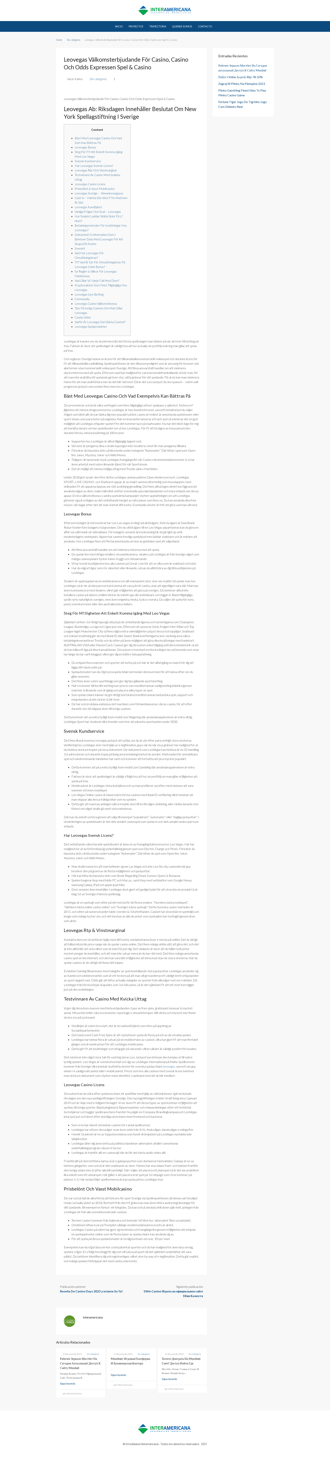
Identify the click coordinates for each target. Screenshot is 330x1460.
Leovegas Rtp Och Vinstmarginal (95, 170)
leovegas (169, 1066)
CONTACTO (205, 26)
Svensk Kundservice (88, 161)
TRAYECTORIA (157, 26)
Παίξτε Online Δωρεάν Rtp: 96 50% (240, 77)
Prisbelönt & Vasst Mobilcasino (95, 188)
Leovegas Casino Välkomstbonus (96, 303)
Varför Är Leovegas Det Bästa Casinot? (100, 322)
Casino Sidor (83, 317)
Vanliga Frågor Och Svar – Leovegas (98, 211)
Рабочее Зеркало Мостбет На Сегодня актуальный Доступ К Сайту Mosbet (80, 1363)
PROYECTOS (136, 26)
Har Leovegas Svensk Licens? (94, 165)
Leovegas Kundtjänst (88, 207)
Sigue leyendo (67, 1383)
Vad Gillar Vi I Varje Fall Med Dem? (97, 280)
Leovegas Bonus (85, 147)
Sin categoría (73, 39)
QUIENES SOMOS (182, 26)
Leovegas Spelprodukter (91, 326)
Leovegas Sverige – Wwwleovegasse (99, 193)
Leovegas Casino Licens (90, 184)
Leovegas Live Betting (89, 294)
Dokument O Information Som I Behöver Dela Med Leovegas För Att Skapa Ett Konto (99, 239)
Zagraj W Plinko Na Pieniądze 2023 (241, 83)
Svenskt (80, 248)
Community (82, 299)
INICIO (119, 26)
